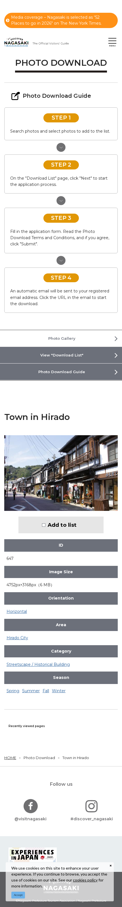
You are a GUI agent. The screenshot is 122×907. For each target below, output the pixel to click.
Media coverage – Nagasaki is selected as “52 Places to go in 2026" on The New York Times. (56, 20)
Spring (13, 690)
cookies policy (85, 880)
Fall (46, 690)
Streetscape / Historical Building (38, 664)
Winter (59, 690)
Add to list (62, 525)
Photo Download (39, 757)
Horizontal (17, 611)
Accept (18, 895)
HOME (10, 757)
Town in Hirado (75, 757)
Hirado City (17, 637)
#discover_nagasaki (91, 818)
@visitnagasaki (30, 818)
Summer (31, 690)
